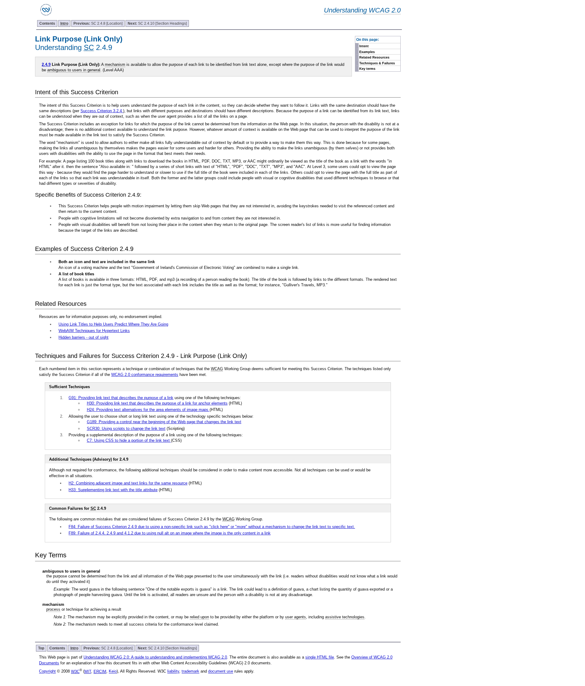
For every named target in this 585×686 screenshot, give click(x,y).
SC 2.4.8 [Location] (97, 23)
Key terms (367, 68)
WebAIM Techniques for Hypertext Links (94, 330)
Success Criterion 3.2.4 (101, 111)
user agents (295, 617)
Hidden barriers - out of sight (83, 337)
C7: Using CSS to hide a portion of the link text (129, 440)
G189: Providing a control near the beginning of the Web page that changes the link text (164, 422)
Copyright (47, 671)
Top (41, 648)
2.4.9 (46, 64)
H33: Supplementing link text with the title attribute (113, 490)
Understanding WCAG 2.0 (362, 10)
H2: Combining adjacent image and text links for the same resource (128, 483)
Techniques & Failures (377, 63)
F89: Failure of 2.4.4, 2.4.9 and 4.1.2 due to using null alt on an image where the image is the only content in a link (170, 533)
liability (173, 671)
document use (220, 671)
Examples (367, 52)
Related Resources (374, 57)
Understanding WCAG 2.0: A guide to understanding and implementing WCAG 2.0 (155, 657)
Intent (364, 46)
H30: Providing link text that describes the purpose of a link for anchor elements (157, 403)
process (53, 609)
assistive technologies (344, 617)
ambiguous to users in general (73, 70)
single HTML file (319, 657)
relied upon (199, 617)
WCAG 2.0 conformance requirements (144, 374)
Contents (47, 23)
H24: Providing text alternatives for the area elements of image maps (148, 409)
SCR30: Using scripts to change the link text (126, 428)
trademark (190, 671)
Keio (113, 671)
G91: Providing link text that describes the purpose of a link (121, 397)
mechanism (115, 64)
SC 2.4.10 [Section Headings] (157, 23)
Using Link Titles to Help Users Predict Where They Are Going (113, 324)
